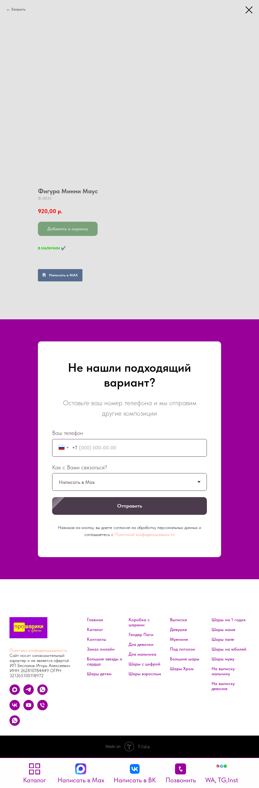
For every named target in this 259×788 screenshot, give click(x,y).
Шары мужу (223, 658)
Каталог (95, 629)
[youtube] (28, 708)
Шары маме (223, 629)
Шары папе (223, 639)
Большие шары (184, 658)
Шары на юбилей (229, 649)
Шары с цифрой (144, 663)
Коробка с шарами (139, 622)
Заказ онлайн (101, 649)
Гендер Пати (141, 634)
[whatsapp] (42, 693)
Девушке (178, 629)
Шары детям (99, 673)
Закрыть (18, 9)
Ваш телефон (67, 433)
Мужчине (179, 639)
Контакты (96, 639)
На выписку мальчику (223, 671)
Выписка (178, 619)
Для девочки (141, 644)
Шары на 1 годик (229, 619)
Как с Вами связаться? (79, 467)
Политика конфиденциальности (38, 650)
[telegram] (28, 693)
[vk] (14, 708)
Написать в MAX (63, 275)
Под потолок (182, 649)
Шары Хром (182, 668)
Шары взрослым (145, 673)
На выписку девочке (223, 686)
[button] (221, 773)
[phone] (42, 708)
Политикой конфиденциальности (145, 534)
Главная (95, 619)
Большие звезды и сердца (104, 661)
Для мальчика (142, 654)
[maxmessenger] (14, 693)
